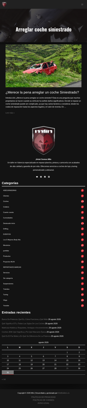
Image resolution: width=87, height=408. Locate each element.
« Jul (4, 379)
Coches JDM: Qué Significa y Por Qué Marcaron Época (24, 332)
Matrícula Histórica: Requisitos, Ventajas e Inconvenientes (25, 328)
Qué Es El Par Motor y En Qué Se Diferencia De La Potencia (26, 336)
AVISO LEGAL (43, 403)
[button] (37, 177)
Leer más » (10, 113)
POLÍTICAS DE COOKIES (43, 400)
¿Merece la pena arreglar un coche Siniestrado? (42, 92)
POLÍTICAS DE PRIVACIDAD (43, 397)
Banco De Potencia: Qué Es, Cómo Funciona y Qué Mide (25, 319)
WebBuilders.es (64, 393)
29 (67, 368)
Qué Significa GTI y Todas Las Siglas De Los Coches (23, 323)
